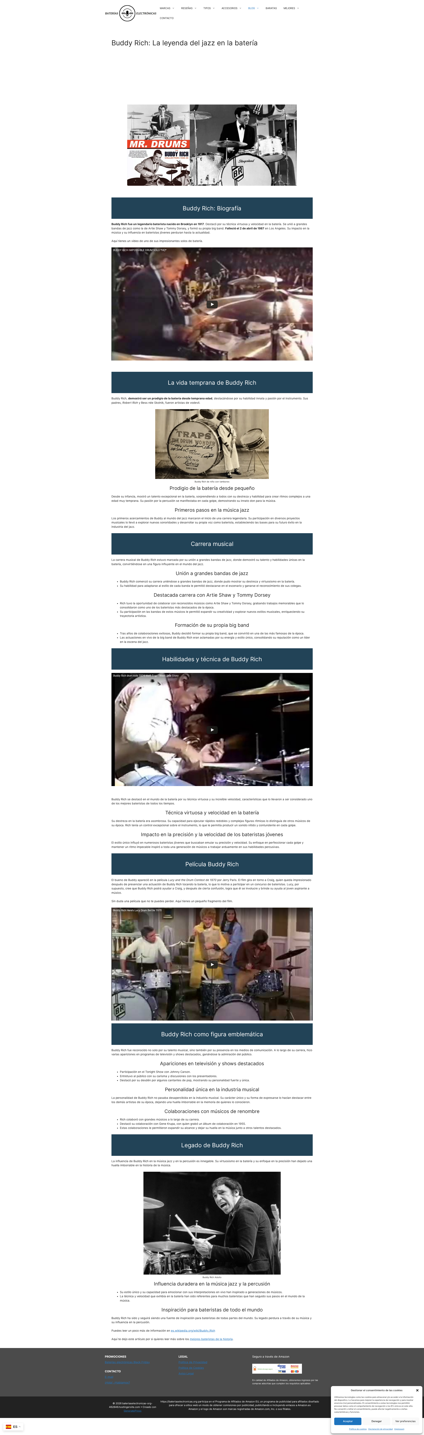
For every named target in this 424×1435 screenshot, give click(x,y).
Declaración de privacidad (380, 1429)
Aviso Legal (186, 1373)
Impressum (399, 1429)
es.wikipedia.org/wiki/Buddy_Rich (193, 1330)
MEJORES (289, 8)
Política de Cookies (191, 1368)
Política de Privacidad (193, 1362)
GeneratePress (132, 1410)
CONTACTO (167, 18)
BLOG (251, 8)
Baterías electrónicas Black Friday (127, 1362)
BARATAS (271, 8)
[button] (417, 1390)
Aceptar (348, 1421)
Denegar (376, 1421)
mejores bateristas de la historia (211, 1339)
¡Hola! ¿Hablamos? (117, 1382)
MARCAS (165, 8)
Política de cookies (358, 1429)
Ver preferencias (405, 1421)
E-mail (109, 1377)
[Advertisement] (212, 76)
